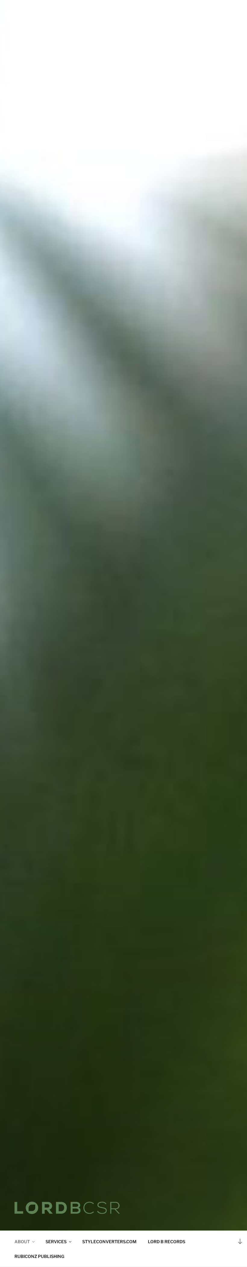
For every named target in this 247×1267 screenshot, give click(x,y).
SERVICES (56, 1241)
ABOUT (22, 1241)
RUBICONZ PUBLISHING (39, 1256)
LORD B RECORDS (166, 1241)
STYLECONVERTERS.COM (109, 1241)
